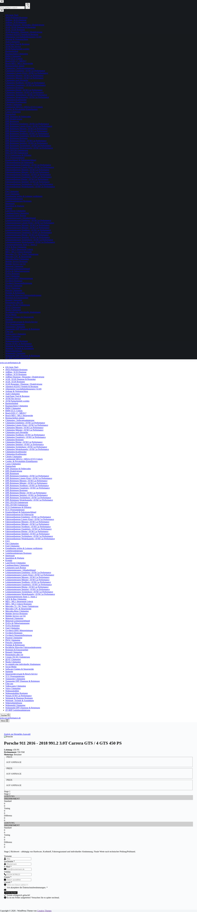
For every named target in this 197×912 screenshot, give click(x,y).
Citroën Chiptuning (13, 456)
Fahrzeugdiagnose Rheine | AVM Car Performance (26, 531)
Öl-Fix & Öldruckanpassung (17, 623)
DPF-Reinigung (12, 473)
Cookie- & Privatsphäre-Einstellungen (21, 461)
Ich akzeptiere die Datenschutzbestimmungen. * (27, 887)
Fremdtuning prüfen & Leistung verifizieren (23, 548)
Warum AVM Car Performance (18, 695)
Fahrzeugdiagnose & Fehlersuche (19, 514)
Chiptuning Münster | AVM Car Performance (24, 430)
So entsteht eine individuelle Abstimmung (22, 664)
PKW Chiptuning (12, 640)
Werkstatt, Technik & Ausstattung (19, 700)
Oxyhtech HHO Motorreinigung (19, 630)
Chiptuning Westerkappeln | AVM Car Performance (27, 449)
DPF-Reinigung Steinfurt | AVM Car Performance (26, 495)
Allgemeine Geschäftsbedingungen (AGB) (23, 389)
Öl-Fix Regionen (12, 625)
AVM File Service (13, 398)
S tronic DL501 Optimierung (17, 657)
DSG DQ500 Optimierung (16, 505)
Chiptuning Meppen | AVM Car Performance (24, 427)
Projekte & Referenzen (15, 645)
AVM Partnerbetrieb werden (17, 401)
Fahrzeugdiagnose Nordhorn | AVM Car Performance (28, 526)
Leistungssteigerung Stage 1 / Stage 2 (21, 596)
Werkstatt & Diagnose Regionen (19, 698)
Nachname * (9, 861)
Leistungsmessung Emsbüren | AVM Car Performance (28, 572)
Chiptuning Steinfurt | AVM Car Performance (24, 444)
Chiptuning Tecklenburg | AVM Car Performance (26, 447)
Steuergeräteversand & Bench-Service (21, 674)
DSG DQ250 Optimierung (16, 502)
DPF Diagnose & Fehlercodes (18, 468)
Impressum (10, 555)
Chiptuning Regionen (14, 439)
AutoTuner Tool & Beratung (17, 396)
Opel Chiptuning (12, 628)
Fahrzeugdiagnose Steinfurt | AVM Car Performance (27, 534)
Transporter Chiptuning (15, 679)
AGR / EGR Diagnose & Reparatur (20, 379)
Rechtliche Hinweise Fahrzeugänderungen (23, 647)
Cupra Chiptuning (13, 464)
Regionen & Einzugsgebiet (16, 650)
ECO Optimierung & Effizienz (18, 507)
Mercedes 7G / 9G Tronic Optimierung (21, 606)
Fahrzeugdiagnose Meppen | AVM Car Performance (27, 522)
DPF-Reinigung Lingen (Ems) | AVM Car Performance (28, 478)
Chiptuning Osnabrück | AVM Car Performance (25, 437)
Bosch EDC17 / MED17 (15, 413)
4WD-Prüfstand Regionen (16, 369)
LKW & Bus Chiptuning (15, 599)
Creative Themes (44, 911)
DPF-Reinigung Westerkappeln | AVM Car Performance (29, 500)
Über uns (9, 683)
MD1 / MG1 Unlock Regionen (18, 604)
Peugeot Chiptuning (13, 638)
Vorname (8, 856)
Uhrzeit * (8, 882)
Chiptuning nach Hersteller (16, 432)
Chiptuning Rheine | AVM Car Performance (23, 442)
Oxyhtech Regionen (13, 633)
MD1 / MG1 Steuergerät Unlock (19, 601)
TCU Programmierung (15, 676)
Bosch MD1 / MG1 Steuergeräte (19, 415)
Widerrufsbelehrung (13, 703)
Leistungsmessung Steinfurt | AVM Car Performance (27, 589)
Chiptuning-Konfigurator (16, 452)
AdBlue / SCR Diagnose (15, 372)
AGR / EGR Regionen (15, 382)
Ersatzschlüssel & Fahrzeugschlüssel (20, 512)
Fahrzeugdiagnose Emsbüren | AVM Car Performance (28, 517)
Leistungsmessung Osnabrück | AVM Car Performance (28, 584)
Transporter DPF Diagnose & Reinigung (22, 681)
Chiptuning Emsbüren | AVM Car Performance (25, 423)
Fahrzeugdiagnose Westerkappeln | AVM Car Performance (30, 539)
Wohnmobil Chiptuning (15, 705)
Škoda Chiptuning (13, 662)
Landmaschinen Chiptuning (17, 565)
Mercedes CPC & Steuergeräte (18, 609)
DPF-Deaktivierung (13, 471)
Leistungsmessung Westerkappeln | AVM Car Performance (30, 594)
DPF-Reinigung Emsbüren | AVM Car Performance (27, 476)
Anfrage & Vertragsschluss (16, 391)
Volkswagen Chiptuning (15, 686)
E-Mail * (8, 866)
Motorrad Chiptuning (14, 618)
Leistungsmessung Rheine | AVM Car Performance (27, 587)
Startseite (9, 671)
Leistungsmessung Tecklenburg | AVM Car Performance (29, 592)
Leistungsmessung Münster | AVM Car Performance (27, 580)
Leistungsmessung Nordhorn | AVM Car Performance (28, 582)
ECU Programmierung (15, 510)
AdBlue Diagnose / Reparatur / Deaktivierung (24, 377)
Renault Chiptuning (13, 652)
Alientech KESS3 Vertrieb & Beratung (21, 386)
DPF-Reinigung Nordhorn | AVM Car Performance (27, 485)
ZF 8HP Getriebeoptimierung (17, 710)
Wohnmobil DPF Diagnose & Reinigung (22, 708)
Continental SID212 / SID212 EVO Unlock (24, 459)
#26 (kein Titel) (11, 367)
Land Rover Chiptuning (15, 563)
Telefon (7, 872)
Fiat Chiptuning (12, 543)
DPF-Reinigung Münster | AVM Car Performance (26, 483)
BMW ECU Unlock (14, 411)
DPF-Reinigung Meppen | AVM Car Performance (26, 481)
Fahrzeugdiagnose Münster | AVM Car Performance (27, 524)
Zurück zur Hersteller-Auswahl (17, 734)
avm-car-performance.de (10, 362)
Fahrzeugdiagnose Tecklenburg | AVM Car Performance (29, 536)
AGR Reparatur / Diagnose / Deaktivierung (23, 384)
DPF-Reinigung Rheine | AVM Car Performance (26, 493)
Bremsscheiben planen (14, 418)
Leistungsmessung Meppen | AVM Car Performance (27, 577)
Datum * (7, 877)
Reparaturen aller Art (14, 654)
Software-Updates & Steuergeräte (19, 669)
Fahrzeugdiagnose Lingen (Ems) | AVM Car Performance (29, 519)
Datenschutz (10, 466)
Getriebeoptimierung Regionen (18, 553)
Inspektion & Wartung (14, 558)
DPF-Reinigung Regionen (16, 490)
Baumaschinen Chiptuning (16, 406)
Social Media (10, 667)
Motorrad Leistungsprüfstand (17, 621)
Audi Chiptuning (12, 394)
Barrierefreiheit (11, 403)
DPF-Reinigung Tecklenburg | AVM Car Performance (28, 497)
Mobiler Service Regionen (16, 613)
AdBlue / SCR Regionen (16, 374)
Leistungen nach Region (15, 567)
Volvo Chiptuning (13, 688)
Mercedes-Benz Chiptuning (17, 611)
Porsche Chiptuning (13, 642)
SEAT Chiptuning (13, 659)
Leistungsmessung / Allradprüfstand (20, 570)
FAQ (7, 541)
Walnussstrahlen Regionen (16, 693)
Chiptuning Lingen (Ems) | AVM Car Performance (26, 425)
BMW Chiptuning (13, 408)
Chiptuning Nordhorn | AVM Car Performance (25, 435)
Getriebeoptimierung (14, 551)
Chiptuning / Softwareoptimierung (19, 420)
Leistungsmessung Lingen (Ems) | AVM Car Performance (29, 575)
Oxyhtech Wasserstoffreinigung (18, 635)
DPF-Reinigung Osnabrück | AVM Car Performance (27, 488)
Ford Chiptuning (12, 546)
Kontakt (8, 560)
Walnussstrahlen (12, 691)
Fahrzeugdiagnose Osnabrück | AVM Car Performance (28, 529)
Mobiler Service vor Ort (15, 616)
